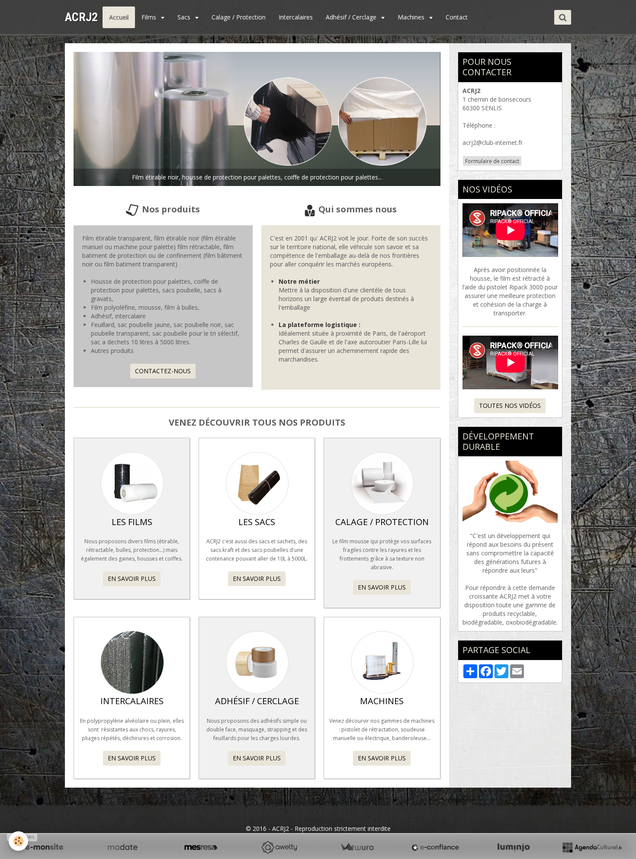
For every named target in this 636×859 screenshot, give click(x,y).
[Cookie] (18, 841)
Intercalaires (296, 17)
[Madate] (122, 847)
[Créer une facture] (356, 847)
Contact (457, 17)
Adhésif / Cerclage (352, 17)
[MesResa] (200, 847)
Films (149, 17)
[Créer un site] (44, 847)
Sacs (184, 17)
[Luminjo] (513, 847)
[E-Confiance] (435, 847)
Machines (412, 17)
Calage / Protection (239, 17)
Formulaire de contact (492, 160)
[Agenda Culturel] (591, 847)
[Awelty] (279, 847)
